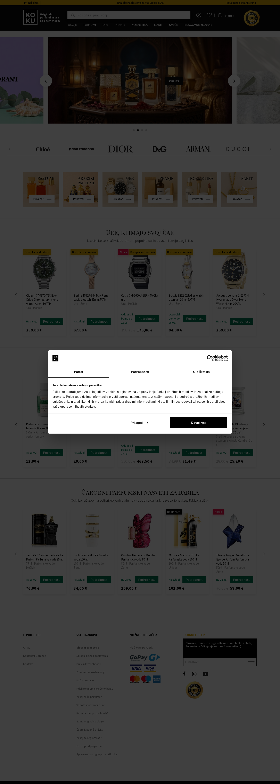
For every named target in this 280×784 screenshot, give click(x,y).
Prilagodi (137, 422)
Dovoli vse (198, 422)
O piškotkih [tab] (201, 372)
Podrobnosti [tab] (140, 372)
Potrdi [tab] (78, 372)
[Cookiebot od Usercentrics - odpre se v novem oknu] (210, 358)
